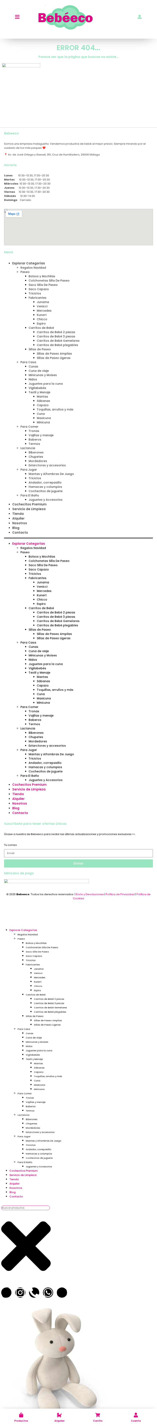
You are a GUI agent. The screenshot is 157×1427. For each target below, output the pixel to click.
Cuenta (136, 1420)
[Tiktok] (6, 1292)
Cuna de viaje (39, 371)
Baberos (35, 439)
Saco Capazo (39, 289)
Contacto (20, 532)
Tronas (34, 431)
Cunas (33, 366)
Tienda (18, 514)
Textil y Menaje (39, 392)
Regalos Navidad (33, 268)
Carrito (97, 1420)
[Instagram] (20, 1292)
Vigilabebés (37, 388)
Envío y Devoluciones (90, 894)
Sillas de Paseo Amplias (54, 354)
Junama (43, 302)
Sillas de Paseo (40, 349)
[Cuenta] (135, 1415)
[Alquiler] (59, 1415)
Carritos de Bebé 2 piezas (56, 332)
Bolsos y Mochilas (42, 276)
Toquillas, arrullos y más (55, 409)
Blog (15, 528)
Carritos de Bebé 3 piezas (56, 336)
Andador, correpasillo (45, 482)
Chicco (42, 319)
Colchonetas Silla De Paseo (49, 280)
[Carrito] (97, 1415)
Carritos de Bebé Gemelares (58, 341)
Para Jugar (28, 470)
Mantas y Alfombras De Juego (51, 474)
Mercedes (44, 311)
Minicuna (43, 422)
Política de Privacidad (120, 894)
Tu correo (10, 845)
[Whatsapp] (48, 1292)
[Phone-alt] (34, 1292)
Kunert (42, 315)
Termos (34, 444)
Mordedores (38, 461)
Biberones (36, 452)
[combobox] (25, 1208)
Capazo (43, 405)
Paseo (25, 272)
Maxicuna (44, 418)
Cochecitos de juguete (46, 491)
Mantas (42, 397)
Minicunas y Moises (43, 375)
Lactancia (27, 448)
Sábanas (43, 401)
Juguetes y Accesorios (46, 500)
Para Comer (29, 427)
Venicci (42, 306)
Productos (21, 1420)
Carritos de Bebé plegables (57, 345)
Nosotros (19, 523)
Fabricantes (37, 298)
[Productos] (21, 1415)
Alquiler (59, 1420)
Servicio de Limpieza (29, 509)
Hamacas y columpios (45, 487)
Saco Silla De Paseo (43, 285)
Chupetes (36, 457)
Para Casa (28, 362)
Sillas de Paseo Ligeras (54, 358)
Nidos (33, 379)
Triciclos (35, 293)
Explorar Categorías (28, 263)
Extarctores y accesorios (47, 465)
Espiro (41, 323)
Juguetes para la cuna (46, 384)
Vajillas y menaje (41, 435)
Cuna (41, 414)
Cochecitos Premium (29, 504)
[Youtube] (62, 1292)
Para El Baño (29, 495)
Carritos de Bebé (41, 328)
